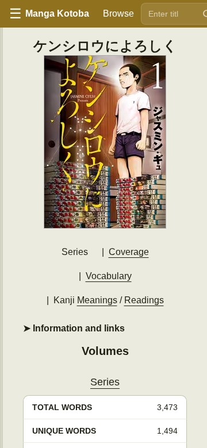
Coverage (129, 252)
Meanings (97, 300)
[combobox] (169, 14)
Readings (144, 300)
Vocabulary (109, 276)
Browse (118, 13)
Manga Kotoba (57, 13)
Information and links (77, 328)
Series (105, 382)
